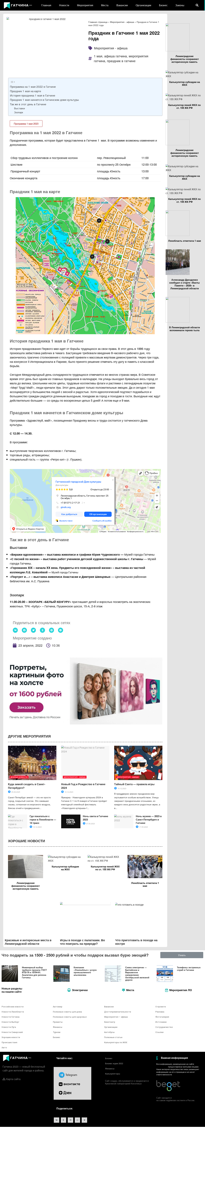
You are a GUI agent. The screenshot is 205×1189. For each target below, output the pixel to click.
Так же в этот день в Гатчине (28, 104)
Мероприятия (85, 5)
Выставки (19, 108)
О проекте (160, 1006)
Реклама (159, 1012)
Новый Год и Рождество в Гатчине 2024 (83, 785)
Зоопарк (18, 112)
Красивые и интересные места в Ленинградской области (28, 942)
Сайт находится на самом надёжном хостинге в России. (175, 1099)
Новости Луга (9, 1027)
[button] (26, 123)
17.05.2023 (143, 827)
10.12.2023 (68, 792)
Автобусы (109, 1032)
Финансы (57, 1027)
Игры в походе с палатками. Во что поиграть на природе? (82, 942)
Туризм (56, 1032)
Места (104, 5)
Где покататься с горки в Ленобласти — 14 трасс (43, 819)
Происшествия (9, 1042)
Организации (143, 5)
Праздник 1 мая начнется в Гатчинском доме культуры (44, 100)
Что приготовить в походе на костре (136, 942)
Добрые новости (19, 777)
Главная (46, 5)
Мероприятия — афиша (116, 1017)
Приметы (58, 1022)
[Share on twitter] (33, 630)
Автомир (57, 1006)
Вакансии (122, 5)
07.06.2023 (90, 823)
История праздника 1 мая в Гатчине (32, 95)
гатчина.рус (161, 1067)
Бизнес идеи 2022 (114, 1063)
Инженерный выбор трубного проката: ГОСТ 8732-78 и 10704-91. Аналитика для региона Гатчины (34, 972)
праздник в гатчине (121, 60)
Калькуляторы (112, 1074)
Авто (4, 1047)
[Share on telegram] (60, 630)
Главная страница (97, 21)
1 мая (98, 56)
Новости (64, 5)
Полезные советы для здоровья (69, 1017)
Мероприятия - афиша (122, 21)
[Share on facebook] (24, 630)
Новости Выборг (10, 1022)
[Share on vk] (15, 630)
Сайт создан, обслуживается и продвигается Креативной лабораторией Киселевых (127, 1082)
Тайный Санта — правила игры (134, 784)
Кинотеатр (109, 1022)
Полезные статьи (113, 1037)
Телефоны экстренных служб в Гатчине (189, 968)
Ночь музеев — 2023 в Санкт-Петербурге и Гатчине (149, 819)
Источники (161, 1022)
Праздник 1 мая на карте (25, 91)
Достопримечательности (117, 1012)
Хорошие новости (11, 1037)
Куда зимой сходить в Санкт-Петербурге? (26, 785)
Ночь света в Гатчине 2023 (95, 817)
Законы (179, 5)
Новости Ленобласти (13, 1012)
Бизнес (163, 5)
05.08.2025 (15, 792)
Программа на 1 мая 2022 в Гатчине (33, 87)
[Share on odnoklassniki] (42, 630)
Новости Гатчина (10, 1017)
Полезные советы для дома (67, 1012)
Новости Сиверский (12, 1032)
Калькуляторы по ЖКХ (115, 1042)
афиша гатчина (115, 56)
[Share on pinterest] (51, 630)
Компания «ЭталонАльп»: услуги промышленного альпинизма (85, 971)
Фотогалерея (162, 1017)
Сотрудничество (164, 1027)
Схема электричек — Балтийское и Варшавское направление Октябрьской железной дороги (137, 973)
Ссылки (159, 1032)
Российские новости (13, 1006)
